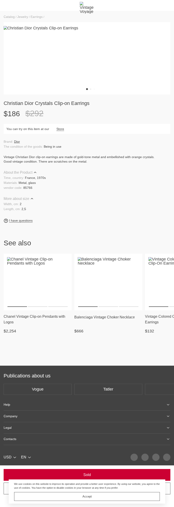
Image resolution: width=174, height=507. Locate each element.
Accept (87, 496)
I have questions (21, 220)
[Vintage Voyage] (87, 5)
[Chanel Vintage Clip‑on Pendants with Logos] (37, 282)
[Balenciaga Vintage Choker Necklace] (108, 282)
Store (60, 129)
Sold (87, 475)
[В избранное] (65, 260)
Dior (17, 141)
